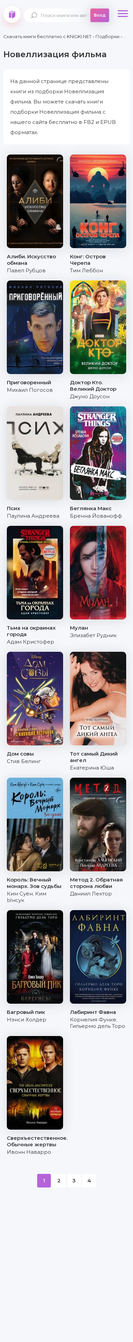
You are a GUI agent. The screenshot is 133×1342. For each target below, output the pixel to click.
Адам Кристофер (30, 641)
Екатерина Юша (92, 767)
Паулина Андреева (33, 516)
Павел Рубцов (26, 270)
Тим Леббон (86, 270)
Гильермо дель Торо (97, 1026)
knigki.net (11, 14)
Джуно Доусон (89, 396)
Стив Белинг (24, 761)
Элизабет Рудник (93, 635)
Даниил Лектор (91, 893)
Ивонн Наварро (29, 1152)
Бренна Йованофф (96, 516)
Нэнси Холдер (26, 1019)
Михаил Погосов (30, 390)
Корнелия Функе (93, 1019)
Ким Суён (20, 893)
